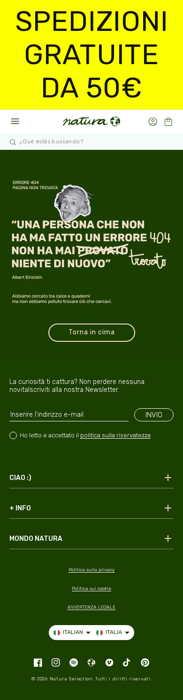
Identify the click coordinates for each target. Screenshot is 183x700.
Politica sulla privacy (91, 570)
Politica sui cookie (91, 588)
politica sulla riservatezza (115, 435)
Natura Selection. (72, 679)
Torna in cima (92, 332)
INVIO (153, 415)
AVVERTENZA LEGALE (91, 607)
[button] (168, 121)
